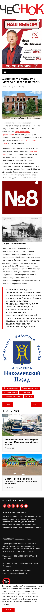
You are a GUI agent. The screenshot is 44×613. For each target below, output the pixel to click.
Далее (35, 404)
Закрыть (8, 610)
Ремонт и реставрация (13, 396)
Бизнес (27, 87)
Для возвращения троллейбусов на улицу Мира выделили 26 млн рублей (21, 442)
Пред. (9, 404)
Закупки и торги (11, 392)
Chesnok (7, 87)
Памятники (26, 392)
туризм (29, 396)
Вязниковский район (31, 388)
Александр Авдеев (12, 388)
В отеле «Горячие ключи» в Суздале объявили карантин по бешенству (21, 481)
